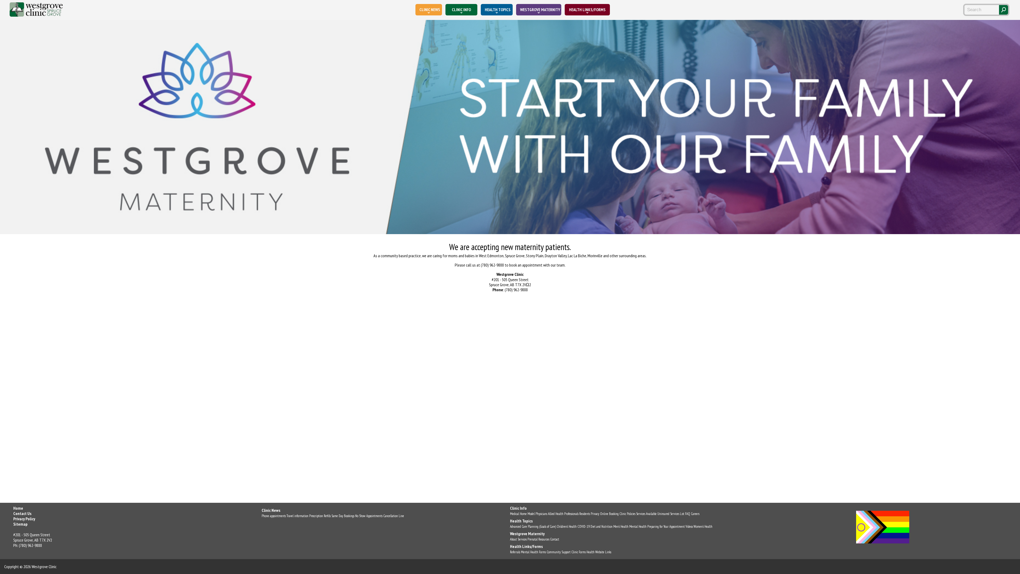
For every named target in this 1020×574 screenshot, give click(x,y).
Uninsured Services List (670, 514)
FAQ (687, 514)
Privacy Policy (24, 518)
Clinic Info (461, 9)
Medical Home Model (522, 514)
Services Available (646, 514)
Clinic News (429, 9)
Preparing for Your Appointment (666, 526)
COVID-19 (583, 526)
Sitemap (20, 524)
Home (18, 508)
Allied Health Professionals (563, 514)
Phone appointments (274, 516)
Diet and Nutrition (601, 526)
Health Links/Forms (587, 9)
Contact (554, 539)
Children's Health (567, 526)
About (513, 539)
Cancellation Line (393, 516)
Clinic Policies (627, 514)
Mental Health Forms (533, 552)
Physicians (541, 514)
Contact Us (22, 513)
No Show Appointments (368, 516)
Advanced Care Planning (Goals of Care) (533, 526)
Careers (695, 514)
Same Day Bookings (343, 516)
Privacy (595, 514)
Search (1003, 10)
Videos (689, 526)
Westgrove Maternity (540, 9)
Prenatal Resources (538, 539)
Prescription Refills (320, 516)
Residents (584, 514)
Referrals (515, 552)
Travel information (297, 516)
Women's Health (703, 526)
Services (522, 539)
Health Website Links (598, 552)
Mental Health (638, 526)
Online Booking (609, 514)
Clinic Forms (578, 552)
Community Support (559, 552)
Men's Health (620, 526)
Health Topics (498, 9)
